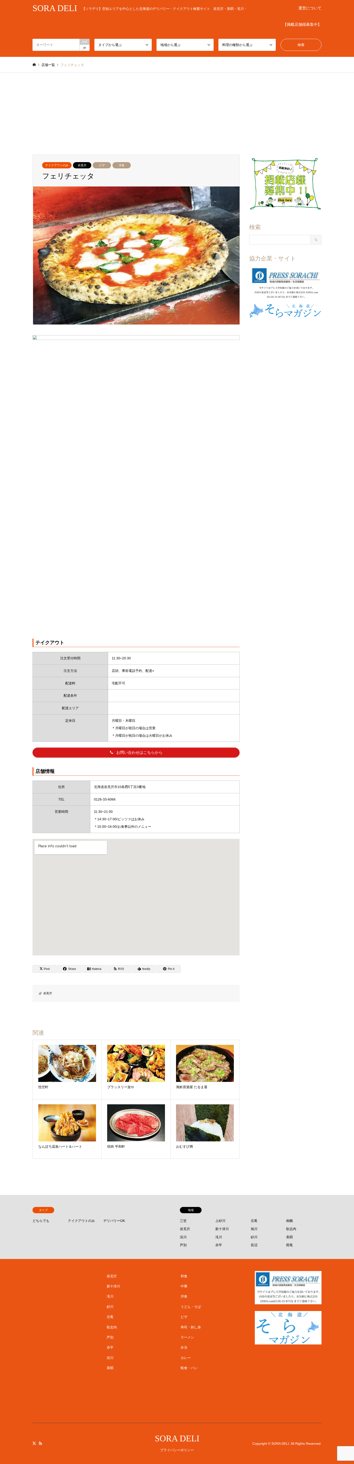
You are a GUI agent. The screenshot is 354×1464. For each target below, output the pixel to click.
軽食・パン (189, 1368)
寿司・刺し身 (191, 1327)
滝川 (218, 1237)
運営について (309, 8)
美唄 (289, 1237)
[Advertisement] (177, 109)
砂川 (254, 1237)
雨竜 (289, 1245)
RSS (40, 1443)
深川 (183, 1237)
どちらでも (41, 1221)
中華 (184, 1286)
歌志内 (291, 1229)
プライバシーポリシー (177, 1450)
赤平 (218, 1245)
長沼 (254, 1245)
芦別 (183, 1245)
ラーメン (187, 1337)
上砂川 (220, 1221)
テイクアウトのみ (56, 165)
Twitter (34, 1443)
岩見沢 (82, 165)
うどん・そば (191, 1307)
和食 (184, 1276)
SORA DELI (177, 1438)
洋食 (122, 165)
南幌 (289, 1221)
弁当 (184, 1347)
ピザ (102, 165)
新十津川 (222, 1229)
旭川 (254, 1229)
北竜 (254, 1221)
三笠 (183, 1221)
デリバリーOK (114, 1221)
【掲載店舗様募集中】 (302, 24)
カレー (186, 1358)
